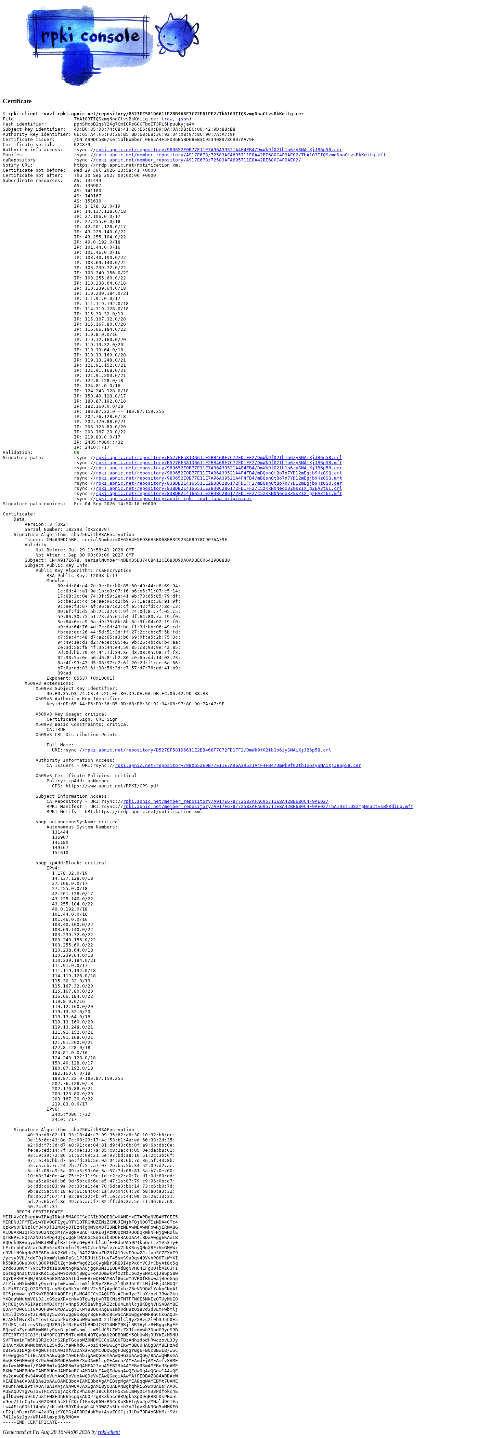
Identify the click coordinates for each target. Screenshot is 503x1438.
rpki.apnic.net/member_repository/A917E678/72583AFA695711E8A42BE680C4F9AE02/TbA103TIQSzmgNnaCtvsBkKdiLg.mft (241, 154)
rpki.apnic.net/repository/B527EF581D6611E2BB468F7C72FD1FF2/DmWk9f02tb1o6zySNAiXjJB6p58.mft (219, 462)
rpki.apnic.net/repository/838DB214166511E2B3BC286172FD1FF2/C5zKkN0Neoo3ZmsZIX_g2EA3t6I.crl (219, 488)
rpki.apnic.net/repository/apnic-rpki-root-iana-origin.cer (174, 498)
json (183, 118)
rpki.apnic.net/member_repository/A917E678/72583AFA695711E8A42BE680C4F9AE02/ (198, 159)
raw (168, 118)
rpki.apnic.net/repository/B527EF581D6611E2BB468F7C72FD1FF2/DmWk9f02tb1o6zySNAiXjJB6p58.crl (219, 457)
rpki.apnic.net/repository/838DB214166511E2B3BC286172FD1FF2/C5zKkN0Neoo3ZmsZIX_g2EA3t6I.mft (219, 493)
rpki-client (109, 1432)
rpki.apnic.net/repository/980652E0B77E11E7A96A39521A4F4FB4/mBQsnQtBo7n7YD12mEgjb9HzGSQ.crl (219, 472)
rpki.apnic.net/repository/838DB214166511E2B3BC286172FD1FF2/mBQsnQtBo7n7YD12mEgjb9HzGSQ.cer (219, 483)
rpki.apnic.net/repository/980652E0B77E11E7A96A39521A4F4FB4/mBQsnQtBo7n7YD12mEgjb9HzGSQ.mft (219, 478)
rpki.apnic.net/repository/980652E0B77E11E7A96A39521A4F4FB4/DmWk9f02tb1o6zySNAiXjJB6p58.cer (219, 149)
